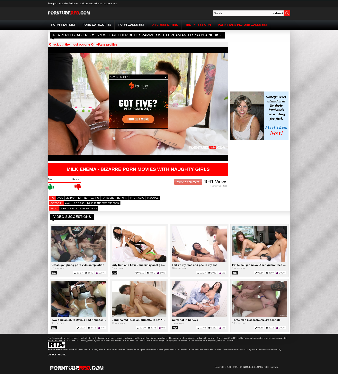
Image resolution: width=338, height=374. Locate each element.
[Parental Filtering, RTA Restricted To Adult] (56, 346)
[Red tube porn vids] (69, 15)
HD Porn (122, 198)
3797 (271, 272)
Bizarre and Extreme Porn (103, 203)
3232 (214, 327)
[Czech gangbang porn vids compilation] (78, 261)
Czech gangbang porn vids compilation (77, 264)
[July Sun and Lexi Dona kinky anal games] (139, 261)
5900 (90, 272)
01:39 (260, 327)
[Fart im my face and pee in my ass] (199, 261)
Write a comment (188, 182)
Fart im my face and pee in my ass (194, 264)
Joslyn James (69, 208)
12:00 (82, 327)
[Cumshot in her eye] (199, 316)
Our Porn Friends (57, 354)
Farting (83, 198)
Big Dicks (79, 203)
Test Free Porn (198, 24)
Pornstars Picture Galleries (243, 24)
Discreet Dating (165, 24)
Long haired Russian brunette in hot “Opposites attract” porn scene (157, 319)
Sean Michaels (88, 208)
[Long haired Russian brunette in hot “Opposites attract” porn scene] (139, 316)
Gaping (95, 198)
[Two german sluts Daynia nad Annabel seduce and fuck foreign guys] (78, 316)
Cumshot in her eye (185, 319)
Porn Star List (63, 24)
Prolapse (152, 198)
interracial (137, 198)
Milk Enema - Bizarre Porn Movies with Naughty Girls (138, 169)
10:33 (80, 272)
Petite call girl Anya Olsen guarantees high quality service (270, 264)
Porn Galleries (131, 24)
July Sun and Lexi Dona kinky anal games (140, 264)
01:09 (141, 272)
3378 (153, 327)
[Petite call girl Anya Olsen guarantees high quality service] (259, 261)
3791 (152, 272)
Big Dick (70, 198)
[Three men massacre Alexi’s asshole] (259, 316)
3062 (214, 272)
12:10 (143, 327)
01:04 (203, 327)
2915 (271, 327)
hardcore (108, 198)
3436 (93, 327)
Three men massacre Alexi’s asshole (256, 319)
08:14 (260, 272)
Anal (60, 198)
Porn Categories (97, 24)
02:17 (203, 272)
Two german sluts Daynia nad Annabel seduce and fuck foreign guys (97, 319)
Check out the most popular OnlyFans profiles (83, 44)
